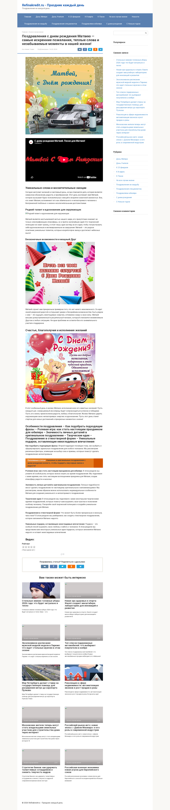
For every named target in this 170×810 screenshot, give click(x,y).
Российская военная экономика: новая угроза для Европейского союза (82, 770)
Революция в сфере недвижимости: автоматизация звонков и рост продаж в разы (82, 685)
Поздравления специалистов (64, 24)
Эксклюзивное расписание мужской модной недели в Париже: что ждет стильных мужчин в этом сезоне (41, 647)
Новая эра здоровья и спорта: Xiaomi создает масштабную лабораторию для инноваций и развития (81, 604)
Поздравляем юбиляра (92, 24)
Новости (135, 17)
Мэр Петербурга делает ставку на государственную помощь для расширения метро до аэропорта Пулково (40, 687)
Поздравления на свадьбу (35, 24)
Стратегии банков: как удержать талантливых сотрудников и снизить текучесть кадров (39, 770)
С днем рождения (114, 24)
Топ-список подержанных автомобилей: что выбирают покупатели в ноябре (80, 645)
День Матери (41, 17)
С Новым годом (133, 24)
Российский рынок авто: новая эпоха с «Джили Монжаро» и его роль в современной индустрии (82, 727)
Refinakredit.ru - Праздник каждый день (53, 5)
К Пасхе (101, 17)
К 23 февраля (74, 17)
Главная (27, 17)
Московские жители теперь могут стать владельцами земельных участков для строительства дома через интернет (41, 729)
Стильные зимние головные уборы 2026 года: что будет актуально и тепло (41, 603)
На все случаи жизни (118, 17)
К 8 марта (89, 17)
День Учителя (58, 17)
